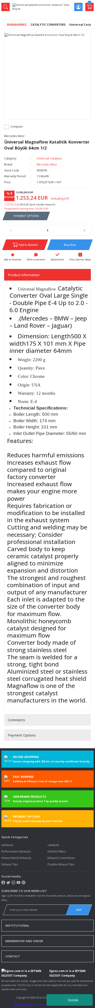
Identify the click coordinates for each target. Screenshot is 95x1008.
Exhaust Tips (9, 864)
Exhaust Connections (61, 858)
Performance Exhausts (16, 851)
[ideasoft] (23, 1005)
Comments (16, 720)
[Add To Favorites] (12, 257)
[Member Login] (78, 7)
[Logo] (41, 7)
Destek (73, 1000)
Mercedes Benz (14, 136)
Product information (23, 274)
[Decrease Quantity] (10, 230)
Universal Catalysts (49, 158)
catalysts (53, 845)
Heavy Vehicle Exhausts (16, 858)
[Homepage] (17, 24)
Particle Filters (57, 851)
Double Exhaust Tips (61, 864)
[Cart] (89, 7)
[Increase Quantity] (84, 230)
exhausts (7, 845)
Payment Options (22, 735)
